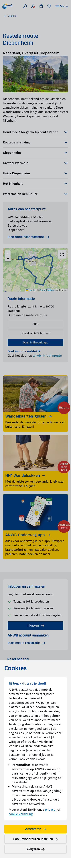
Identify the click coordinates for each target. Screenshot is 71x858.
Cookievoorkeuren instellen (33, 839)
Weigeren (33, 849)
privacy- (50, 810)
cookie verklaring (21, 814)
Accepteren (33, 829)
